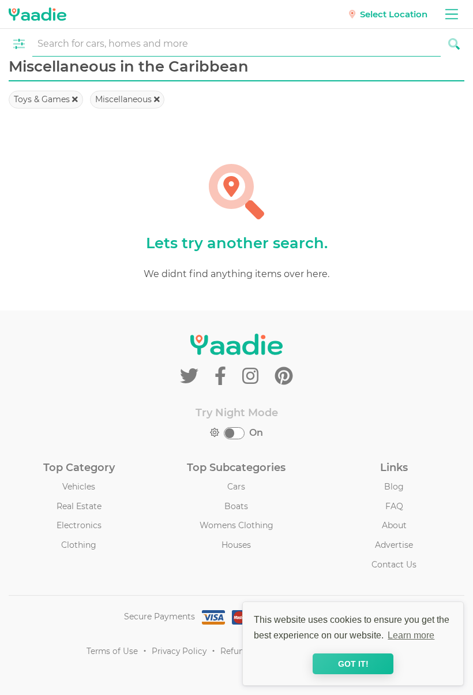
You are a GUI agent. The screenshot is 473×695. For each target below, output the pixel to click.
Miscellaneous (124, 99)
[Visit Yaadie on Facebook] (222, 376)
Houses (236, 545)
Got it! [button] (353, 663)
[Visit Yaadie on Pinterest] (284, 376)
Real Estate (79, 506)
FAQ (394, 506)
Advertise (394, 545)
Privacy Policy (179, 651)
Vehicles (78, 486)
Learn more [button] (411, 635)
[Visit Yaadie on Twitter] (191, 376)
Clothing (78, 545)
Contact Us (393, 564)
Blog (394, 486)
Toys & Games (43, 99)
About (394, 525)
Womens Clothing (236, 525)
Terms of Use (112, 651)
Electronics (79, 525)
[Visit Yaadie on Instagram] (252, 376)
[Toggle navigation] (451, 14)
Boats (236, 506)
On (256, 432)
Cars (236, 486)
